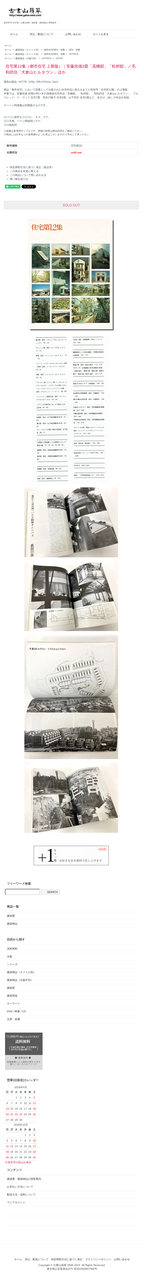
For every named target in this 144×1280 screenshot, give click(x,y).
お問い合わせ (73, 34)
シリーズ (12, 964)
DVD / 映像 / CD (16, 1011)
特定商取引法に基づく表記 (66, 1259)
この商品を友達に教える (24, 171)
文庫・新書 (13, 1019)
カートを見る (101, 34)
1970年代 (74, 54)
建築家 (11, 987)
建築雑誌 (12, 923)
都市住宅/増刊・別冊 (54, 50)
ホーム (14, 34)
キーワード (13, 1003)
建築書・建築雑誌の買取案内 (24, 1178)
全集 (9, 956)
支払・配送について (41, 34)
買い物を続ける (19, 178)
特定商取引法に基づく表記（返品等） (32, 167)
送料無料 (12, 948)
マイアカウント (16, 1202)
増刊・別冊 (74, 50)
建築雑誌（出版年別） (26, 58)
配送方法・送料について (21, 1194)
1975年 (59, 58)
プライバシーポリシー (98, 1259)
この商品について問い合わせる (28, 175)
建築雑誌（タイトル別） (27, 50)
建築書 (11, 915)
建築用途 (12, 995)
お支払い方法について (20, 1186)
